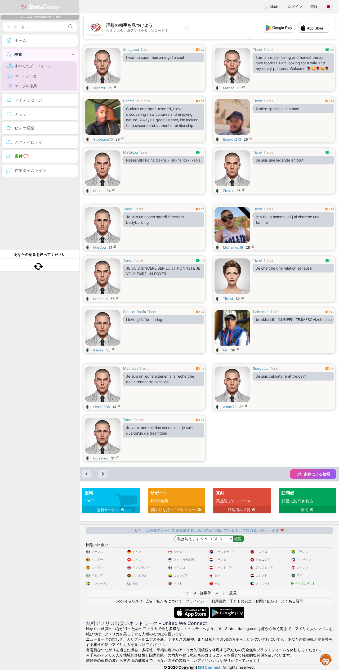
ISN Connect (209, 667)
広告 (149, 601)
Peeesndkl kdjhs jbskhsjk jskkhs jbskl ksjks (163, 160)
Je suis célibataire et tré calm (281, 376)
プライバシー (197, 601)
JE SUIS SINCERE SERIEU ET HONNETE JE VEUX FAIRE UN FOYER (163, 271)
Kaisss (98, 350)
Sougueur (131, 49)
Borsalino (100, 458)
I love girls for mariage (145, 319)
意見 (233, 593)
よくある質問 (292, 601)
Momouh (100, 299)
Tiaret (145, 49)
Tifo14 (228, 299)
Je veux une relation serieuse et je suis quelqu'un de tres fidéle (159, 430)
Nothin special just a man (277, 108)
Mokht (98, 191)
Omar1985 (101, 407)
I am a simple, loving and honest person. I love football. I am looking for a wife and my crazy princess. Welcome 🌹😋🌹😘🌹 (292, 63)
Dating (43, 7)
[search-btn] (71, 27)
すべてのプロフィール (33, 66)
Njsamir (99, 88)
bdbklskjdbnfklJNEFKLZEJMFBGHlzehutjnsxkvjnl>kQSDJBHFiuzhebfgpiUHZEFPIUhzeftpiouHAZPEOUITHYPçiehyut (295, 319)
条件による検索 (317, 474)
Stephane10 (103, 139)
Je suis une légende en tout (280, 160)
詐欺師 (205, 593)
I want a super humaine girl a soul (155, 57)
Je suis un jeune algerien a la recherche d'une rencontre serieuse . (160, 379)
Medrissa (130, 368)
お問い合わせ (266, 601)
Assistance (326, 659)
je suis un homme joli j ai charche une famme (287, 220)
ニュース (189, 593)
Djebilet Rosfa (134, 312)
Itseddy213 (232, 139)
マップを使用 (26, 86)
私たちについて (169, 601)
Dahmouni (131, 101)
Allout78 (230, 407)
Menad (228, 88)
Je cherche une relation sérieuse (284, 268)
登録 (314, 6)
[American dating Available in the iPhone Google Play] (227, 609)
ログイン (294, 6)
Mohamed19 (233, 247)
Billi (225, 350)
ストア (220, 593)
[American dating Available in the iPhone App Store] (192, 609)
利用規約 (218, 601)
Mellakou (130, 152)
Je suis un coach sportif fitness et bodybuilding (155, 220)
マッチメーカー (28, 76)
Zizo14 (228, 191)
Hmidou (99, 247)
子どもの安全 (241, 601)
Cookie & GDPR (128, 601)
